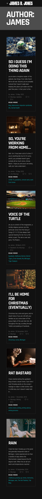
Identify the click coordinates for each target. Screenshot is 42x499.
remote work (26, 180)
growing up (18, 478)
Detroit (23, 256)
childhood (17, 256)
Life (11, 174)
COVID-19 (11, 180)
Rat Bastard (19, 373)
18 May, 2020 (20, 171)
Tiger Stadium (12, 261)
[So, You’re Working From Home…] (21, 124)
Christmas (11, 340)
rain (16, 480)
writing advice (26, 408)
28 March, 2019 (20, 245)
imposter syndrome (26, 105)
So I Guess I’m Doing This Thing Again (20, 66)
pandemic (18, 180)
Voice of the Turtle (19, 217)
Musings (13, 97)
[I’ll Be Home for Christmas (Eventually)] (21, 279)
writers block (12, 408)
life (9, 108)
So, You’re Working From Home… (19, 143)
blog (9, 105)
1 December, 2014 (21, 397)
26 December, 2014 (22, 331)
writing (19, 408)
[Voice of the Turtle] (21, 200)
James (12, 94)
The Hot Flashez (23, 480)
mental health (15, 108)
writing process (13, 410)
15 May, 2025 (20, 94)
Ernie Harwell (17, 259)
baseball (11, 256)
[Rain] (21, 428)
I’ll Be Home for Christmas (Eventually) (19, 301)
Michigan (27, 259)
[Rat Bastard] (21, 358)
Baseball (13, 248)
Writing (18, 399)
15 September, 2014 (22, 469)
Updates (19, 97)
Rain (12, 443)
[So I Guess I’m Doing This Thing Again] (21, 46)
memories (30, 478)
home (17, 340)
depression (15, 105)
